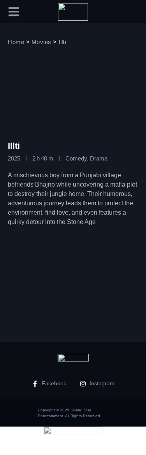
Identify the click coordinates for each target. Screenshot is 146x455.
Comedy (76, 158)
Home (16, 42)
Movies (41, 42)
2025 (14, 158)
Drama (98, 158)
